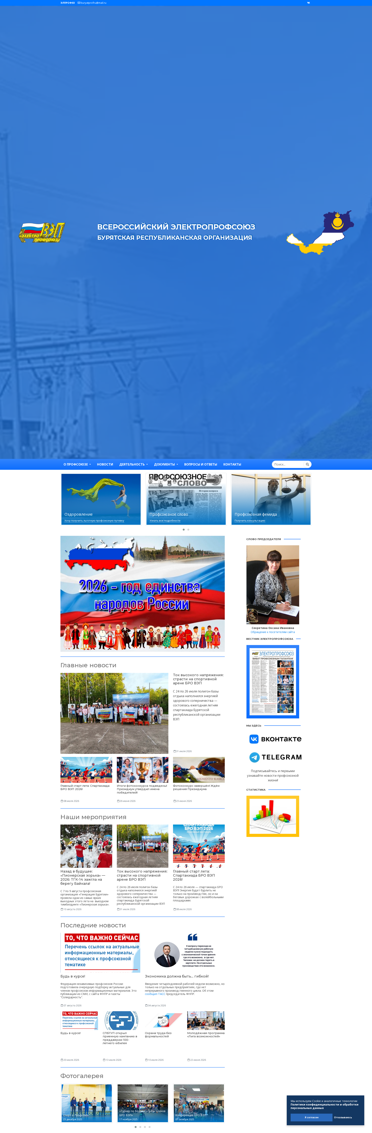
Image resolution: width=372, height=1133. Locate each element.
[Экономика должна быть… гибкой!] (185, 952)
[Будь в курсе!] (100, 952)
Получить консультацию (165, 520)
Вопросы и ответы (200, 464)
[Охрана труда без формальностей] (164, 1020)
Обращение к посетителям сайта (273, 632)
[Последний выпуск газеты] (272, 681)
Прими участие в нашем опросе (254, 520)
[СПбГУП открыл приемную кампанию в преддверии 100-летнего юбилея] (121, 1020)
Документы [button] (165, 464)
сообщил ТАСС (155, 994)
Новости (105, 464)
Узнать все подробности (80, 520)
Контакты (232, 464)
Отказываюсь (343, 1117)
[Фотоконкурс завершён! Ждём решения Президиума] (199, 769)
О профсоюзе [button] (76, 464)
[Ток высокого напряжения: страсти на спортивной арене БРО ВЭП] (114, 713)
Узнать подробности (142, 604)
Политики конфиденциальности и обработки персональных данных (324, 1106)
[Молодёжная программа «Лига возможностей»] (206, 1020)
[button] (183, 530)
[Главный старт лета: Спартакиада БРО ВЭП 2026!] (86, 769)
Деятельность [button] (132, 464)
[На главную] (42, 232)
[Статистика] (272, 816)
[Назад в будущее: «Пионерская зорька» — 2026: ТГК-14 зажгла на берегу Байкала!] (86, 846)
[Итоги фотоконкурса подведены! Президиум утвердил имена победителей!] (143, 769)
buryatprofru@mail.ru (93, 2)
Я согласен (312, 1117)
